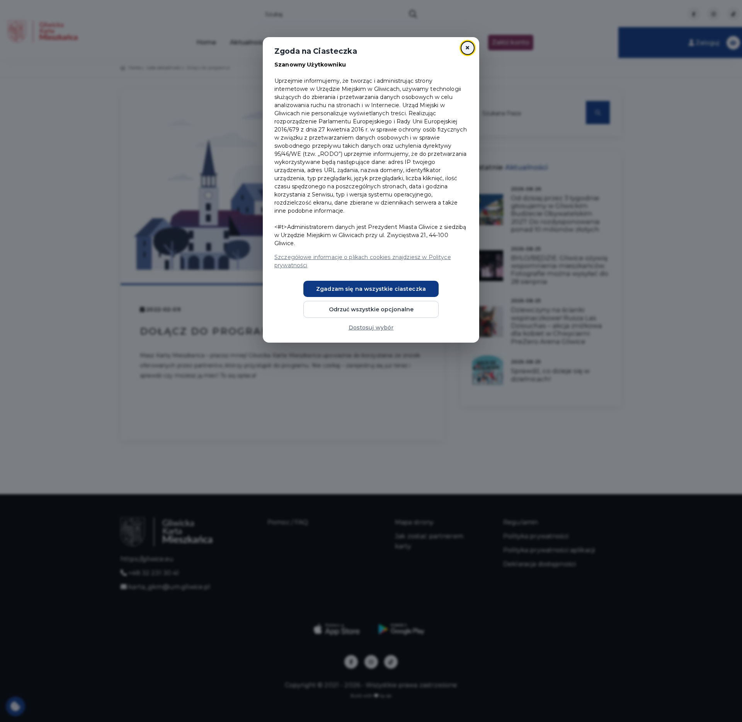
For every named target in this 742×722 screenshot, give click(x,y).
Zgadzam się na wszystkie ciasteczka (371, 288)
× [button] (467, 48)
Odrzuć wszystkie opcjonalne (371, 309)
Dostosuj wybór (371, 327)
